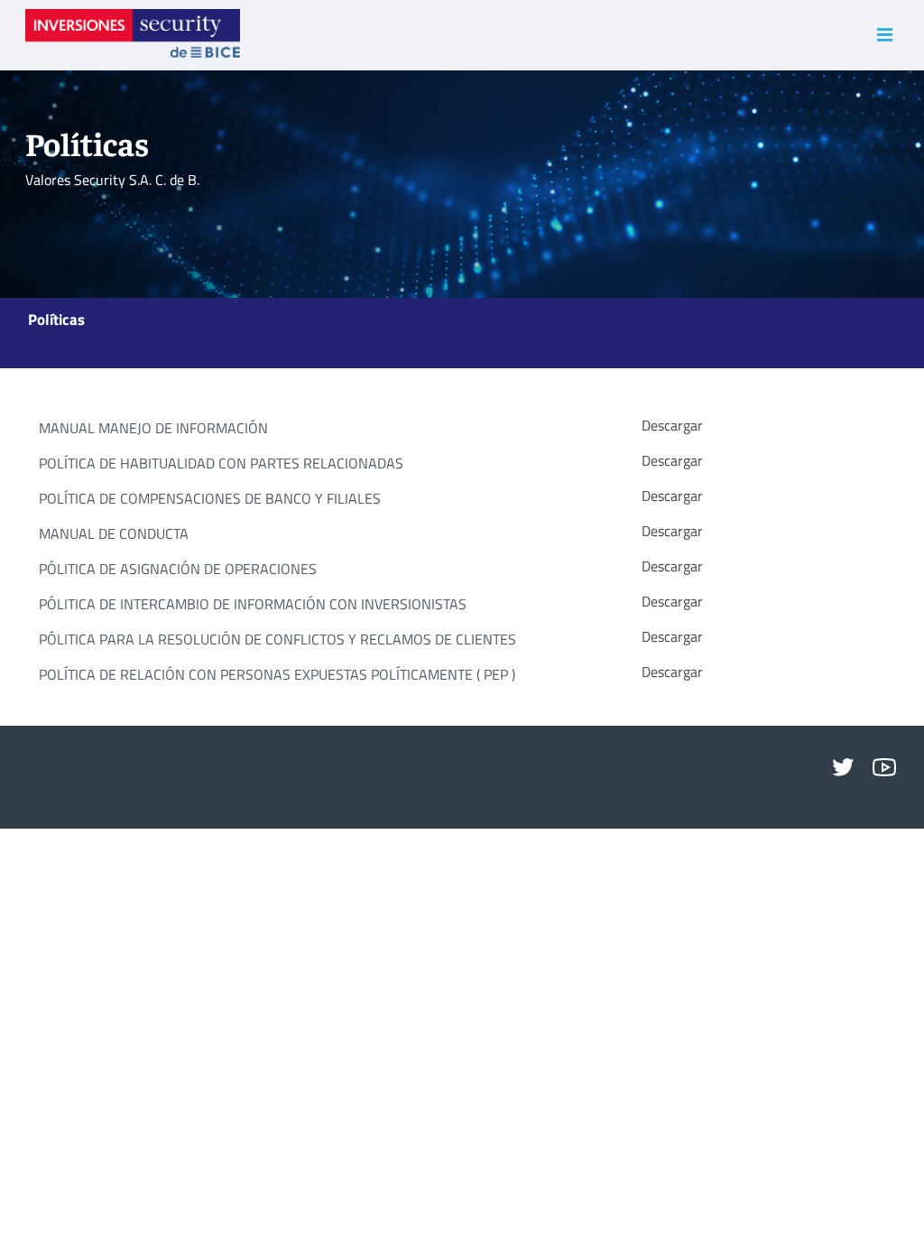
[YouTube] (884, 768)
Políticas (56, 317)
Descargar (672, 425)
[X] (842, 768)
